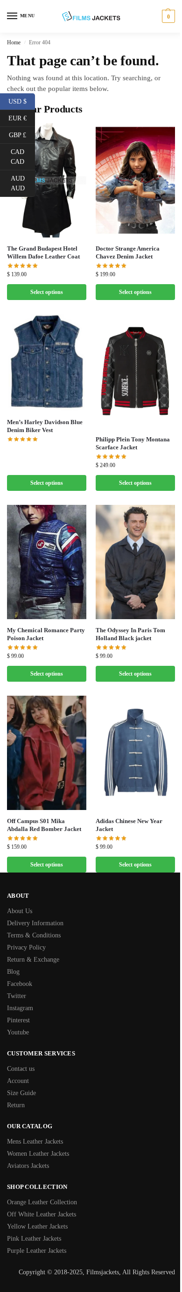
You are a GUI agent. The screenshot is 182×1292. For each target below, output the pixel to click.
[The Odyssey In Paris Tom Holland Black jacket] (135, 562)
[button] (167, 16)
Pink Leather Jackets (34, 1238)
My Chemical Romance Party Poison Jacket (46, 634)
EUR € (21, 117)
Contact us (21, 1068)
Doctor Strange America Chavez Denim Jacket (128, 252)
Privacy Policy (26, 947)
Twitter (16, 995)
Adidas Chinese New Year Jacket (129, 824)
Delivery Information (35, 923)
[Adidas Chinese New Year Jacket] (135, 753)
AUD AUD (23, 183)
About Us (19, 911)
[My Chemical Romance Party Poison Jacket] (46, 562)
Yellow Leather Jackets (37, 1226)
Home (14, 42)
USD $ (21, 101)
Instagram (20, 1008)
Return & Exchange (33, 959)
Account (18, 1080)
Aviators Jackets (28, 1165)
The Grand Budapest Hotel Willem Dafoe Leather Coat (43, 252)
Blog (13, 971)
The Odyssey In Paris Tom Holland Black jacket (130, 634)
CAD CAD (23, 156)
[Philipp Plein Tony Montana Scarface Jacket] (135, 371)
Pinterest (18, 1020)
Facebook (19, 983)
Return (16, 1105)
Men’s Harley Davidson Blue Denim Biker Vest (45, 426)
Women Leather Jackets (38, 1153)
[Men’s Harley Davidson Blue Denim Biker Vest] (46, 362)
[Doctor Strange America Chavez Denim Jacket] (135, 180)
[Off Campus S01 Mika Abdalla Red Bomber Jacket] (46, 753)
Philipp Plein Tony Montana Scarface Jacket (133, 443)
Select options (46, 292)
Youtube (18, 1032)
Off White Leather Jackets (41, 1214)
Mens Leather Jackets (35, 1141)
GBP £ (22, 134)
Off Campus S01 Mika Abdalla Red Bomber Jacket (44, 824)
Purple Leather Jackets (36, 1250)
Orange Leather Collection (42, 1202)
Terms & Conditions (34, 935)
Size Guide (21, 1092)
